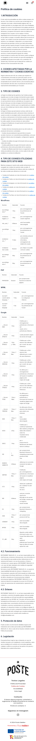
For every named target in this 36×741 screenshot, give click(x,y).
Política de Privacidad (18, 684)
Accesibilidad (18, 688)
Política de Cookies (18, 686)
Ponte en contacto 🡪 (18, 706)
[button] (27, 3)
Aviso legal (18, 691)
